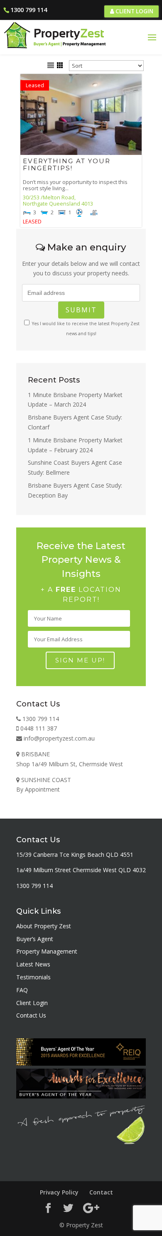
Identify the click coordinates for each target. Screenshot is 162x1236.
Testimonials (33, 977)
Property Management (46, 951)
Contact (101, 1192)
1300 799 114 (28, 9)
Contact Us (31, 1015)
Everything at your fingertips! (66, 164)
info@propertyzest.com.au (58, 738)
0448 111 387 (38, 728)
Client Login (133, 11)
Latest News (33, 964)
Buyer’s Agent (34, 939)
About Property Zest (43, 926)
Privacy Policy (59, 1192)
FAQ (22, 990)
